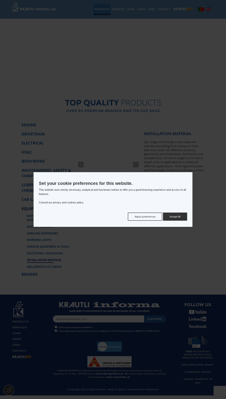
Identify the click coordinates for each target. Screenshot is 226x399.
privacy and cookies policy (68, 202)
